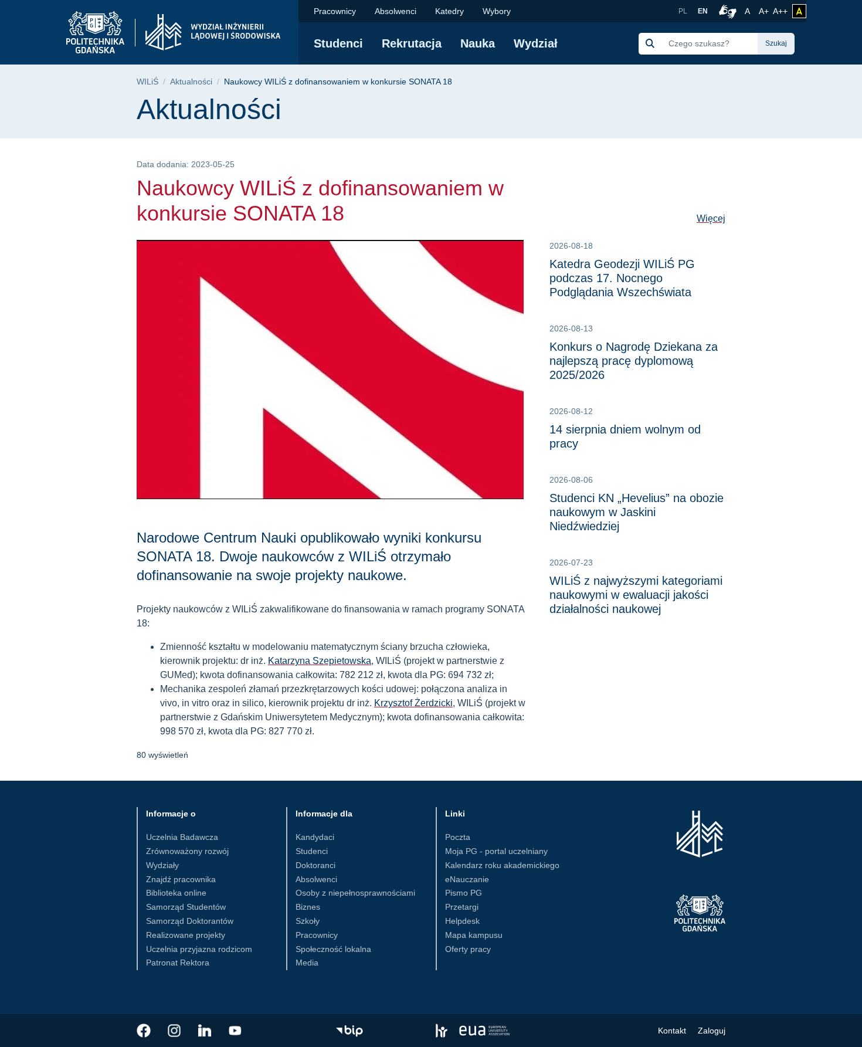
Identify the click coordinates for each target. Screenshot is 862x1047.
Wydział (536, 43)
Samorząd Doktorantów (189, 921)
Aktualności (191, 81)
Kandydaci (315, 837)
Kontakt (672, 1030)
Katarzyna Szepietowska (319, 661)
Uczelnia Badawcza (182, 837)
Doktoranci (315, 865)
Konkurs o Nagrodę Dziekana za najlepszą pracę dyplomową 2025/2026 (633, 360)
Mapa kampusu (474, 935)
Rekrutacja (412, 43)
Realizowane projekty (185, 935)
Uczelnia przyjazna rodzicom (199, 949)
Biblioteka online (176, 892)
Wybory (497, 11)
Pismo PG (463, 892)
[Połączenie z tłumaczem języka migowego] (726, 11)
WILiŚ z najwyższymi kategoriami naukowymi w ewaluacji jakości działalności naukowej (635, 594)
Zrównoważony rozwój (187, 851)
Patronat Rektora (177, 962)
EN (703, 11)
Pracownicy (335, 11)
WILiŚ (147, 81)
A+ (765, 11)
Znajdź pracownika (181, 879)
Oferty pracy (468, 949)
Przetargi (461, 907)
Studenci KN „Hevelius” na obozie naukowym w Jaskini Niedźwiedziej (636, 512)
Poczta (457, 837)
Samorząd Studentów (186, 907)
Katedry (449, 11)
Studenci (338, 43)
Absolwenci (395, 11)
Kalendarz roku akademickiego (502, 865)
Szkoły (308, 921)
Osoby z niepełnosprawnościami (355, 892)
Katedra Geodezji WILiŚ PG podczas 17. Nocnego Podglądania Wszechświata (622, 278)
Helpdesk (462, 921)
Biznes (308, 907)
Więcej (711, 218)
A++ (780, 11)
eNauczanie (467, 879)
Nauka (477, 43)
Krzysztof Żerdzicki (413, 703)
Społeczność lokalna (333, 949)
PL (682, 11)
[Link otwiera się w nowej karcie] (144, 1031)
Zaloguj (711, 1030)
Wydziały (162, 865)
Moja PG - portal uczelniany (496, 851)
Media (307, 962)
